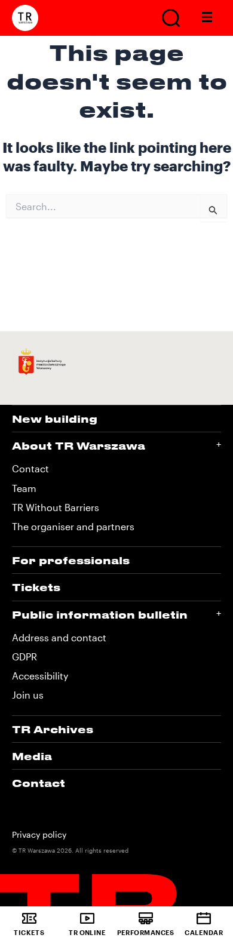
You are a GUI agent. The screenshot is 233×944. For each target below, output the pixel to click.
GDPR (24, 656)
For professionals (71, 560)
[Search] (171, 18)
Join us (28, 694)
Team (24, 488)
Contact (30, 468)
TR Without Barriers (55, 507)
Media (32, 756)
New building (54, 419)
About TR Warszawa (78, 445)
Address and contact (59, 637)
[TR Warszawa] (25, 18)
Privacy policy (39, 834)
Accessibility (40, 675)
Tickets (36, 587)
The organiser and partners (73, 526)
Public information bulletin (100, 614)
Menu (207, 18)
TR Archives (52, 729)
